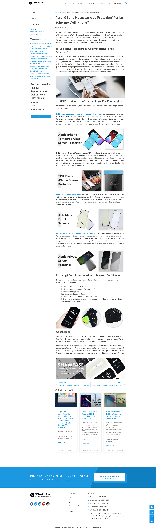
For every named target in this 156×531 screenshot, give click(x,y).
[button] (75, 3)
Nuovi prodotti (34, 34)
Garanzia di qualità (74, 506)
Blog (70, 508)
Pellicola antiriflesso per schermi (68, 194)
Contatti (71, 511)
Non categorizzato (36, 31)
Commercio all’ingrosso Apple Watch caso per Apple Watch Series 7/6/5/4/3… (39, 68)
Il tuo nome (34, 102)
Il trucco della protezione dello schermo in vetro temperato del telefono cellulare (40, 76)
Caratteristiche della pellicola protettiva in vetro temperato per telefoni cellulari (40, 61)
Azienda (71, 503)
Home (57, 12)
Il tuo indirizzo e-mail (37, 109)
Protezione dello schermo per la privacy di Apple (74, 233)
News (32, 29)
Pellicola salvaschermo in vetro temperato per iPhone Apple (79, 114)
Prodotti (71, 500)
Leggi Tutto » (61, 442)
